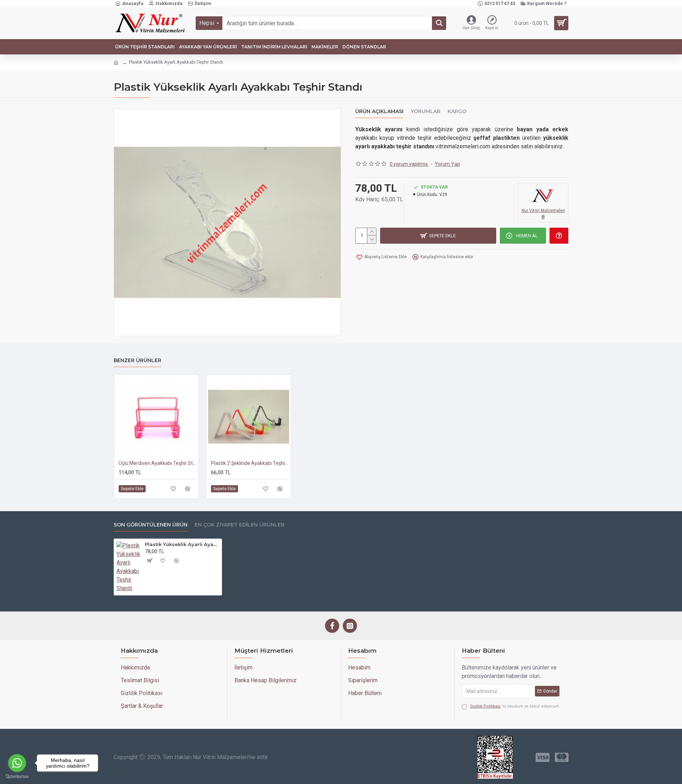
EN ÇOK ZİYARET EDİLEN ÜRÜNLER (240, 525)
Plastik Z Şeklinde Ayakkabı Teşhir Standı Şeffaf (250, 463)
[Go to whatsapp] (17, 763)
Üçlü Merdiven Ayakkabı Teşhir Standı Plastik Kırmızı (158, 463)
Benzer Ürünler (137, 360)
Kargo (457, 111)
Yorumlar (425, 111)
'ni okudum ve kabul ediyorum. (515, 706)
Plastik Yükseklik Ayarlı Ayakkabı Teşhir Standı (182, 544)
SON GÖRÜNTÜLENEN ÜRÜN (151, 525)
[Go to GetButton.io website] (17, 776)
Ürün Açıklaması (379, 111)
